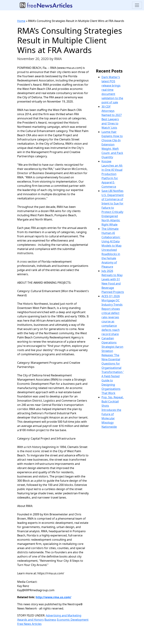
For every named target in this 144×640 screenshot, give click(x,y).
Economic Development (73, 620)
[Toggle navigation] (137, 5)
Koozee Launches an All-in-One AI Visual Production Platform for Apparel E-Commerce (112, 174)
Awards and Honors (30, 620)
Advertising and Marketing (63, 615)
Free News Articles (29, 624)
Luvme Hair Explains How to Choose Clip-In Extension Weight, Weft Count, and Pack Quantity (112, 144)
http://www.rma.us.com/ (53, 597)
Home (21, 21)
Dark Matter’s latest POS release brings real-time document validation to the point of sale (112, 89)
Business (50, 620)
